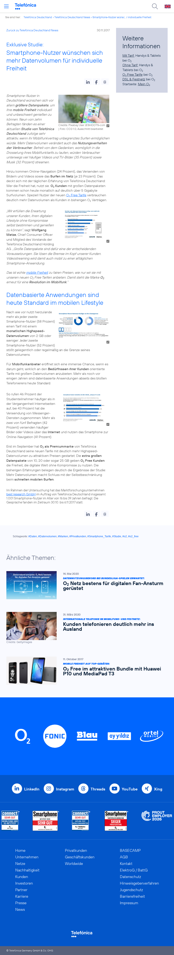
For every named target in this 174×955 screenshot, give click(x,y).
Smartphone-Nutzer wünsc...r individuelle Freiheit (122, 17)
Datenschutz (130, 876)
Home (20, 850)
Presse (21, 902)
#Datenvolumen (47, 536)
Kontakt (126, 863)
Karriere (21, 896)
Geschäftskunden (79, 857)
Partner (21, 889)
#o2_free (133, 536)
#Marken (63, 536)
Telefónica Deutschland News (72, 17)
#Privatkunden (77, 536)
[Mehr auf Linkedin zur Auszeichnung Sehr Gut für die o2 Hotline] (81, 821)
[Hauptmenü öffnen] (6, 6)
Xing (158, 789)
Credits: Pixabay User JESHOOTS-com (81, 125)
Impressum (129, 902)
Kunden (21, 876)
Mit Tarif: (128, 55)
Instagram (65, 789)
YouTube (130, 789)
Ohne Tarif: (130, 65)
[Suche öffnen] (155, 6)
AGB (124, 857)
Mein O (144, 84)
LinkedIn (31, 789)
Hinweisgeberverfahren (139, 883)
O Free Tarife (76, 195)
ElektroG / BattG (134, 870)
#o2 (124, 536)
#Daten (32, 536)
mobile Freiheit (37, 272)
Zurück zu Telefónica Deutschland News (32, 30)
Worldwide (74, 863)
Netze (20, 863)
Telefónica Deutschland (38, 17)
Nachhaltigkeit (27, 870)
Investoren (24, 883)
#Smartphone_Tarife (99, 536)
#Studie (116, 536)
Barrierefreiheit (132, 896)
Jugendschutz (131, 889)
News (20, 909)
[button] (88, 81)
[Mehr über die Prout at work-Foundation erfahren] (157, 821)
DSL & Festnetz (133, 79)
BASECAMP (130, 850)
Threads (98, 789)
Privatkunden (76, 850)
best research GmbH (21, 494)
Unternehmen (26, 857)
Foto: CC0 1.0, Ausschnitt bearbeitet (81, 129)
